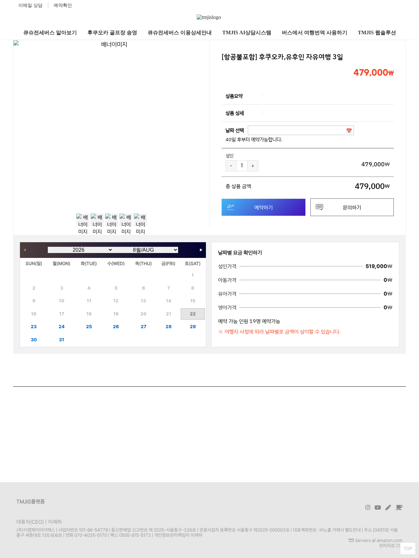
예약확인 (63, 5)
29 (193, 326)
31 (61, 339)
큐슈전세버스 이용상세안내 (180, 32)
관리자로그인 (391, 545)
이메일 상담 (30, 5)
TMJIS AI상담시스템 (246, 32)
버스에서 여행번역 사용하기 (314, 32)
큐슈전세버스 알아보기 (50, 32)
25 (89, 326)
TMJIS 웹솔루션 (377, 32)
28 (169, 326)
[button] (203, 123)
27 (143, 326)
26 (116, 326)
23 (34, 326)
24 (61, 326)
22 (193, 313)
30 (34, 339)
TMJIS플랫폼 (30, 502)
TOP (408, 548)
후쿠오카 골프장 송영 (112, 32)
